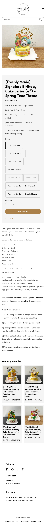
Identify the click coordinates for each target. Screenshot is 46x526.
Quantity (8, 200)
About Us (9, 480)
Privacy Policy (24, 521)
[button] (3, 9)
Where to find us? (13, 483)
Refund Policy (36, 521)
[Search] (40, 19)
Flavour (8, 139)
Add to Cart (23, 211)
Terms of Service (11, 521)
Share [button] (11, 218)
